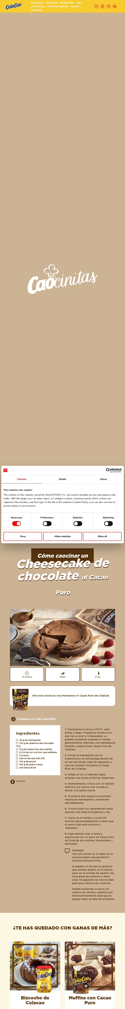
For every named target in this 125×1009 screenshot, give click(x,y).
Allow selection (62, 536)
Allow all (102, 536)
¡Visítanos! (35, 10)
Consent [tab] (21, 479)
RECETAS (75, 6)
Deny (23, 536)
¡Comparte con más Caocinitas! (36, 719)
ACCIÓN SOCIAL (37, 6)
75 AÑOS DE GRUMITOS (57, 6)
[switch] (47, 523)
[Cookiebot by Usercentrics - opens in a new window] (108, 470)
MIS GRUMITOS (37, 3)
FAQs (78, 3)
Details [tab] (62, 479)
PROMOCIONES (67, 3)
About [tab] (103, 479)
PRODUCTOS (52, 3)
